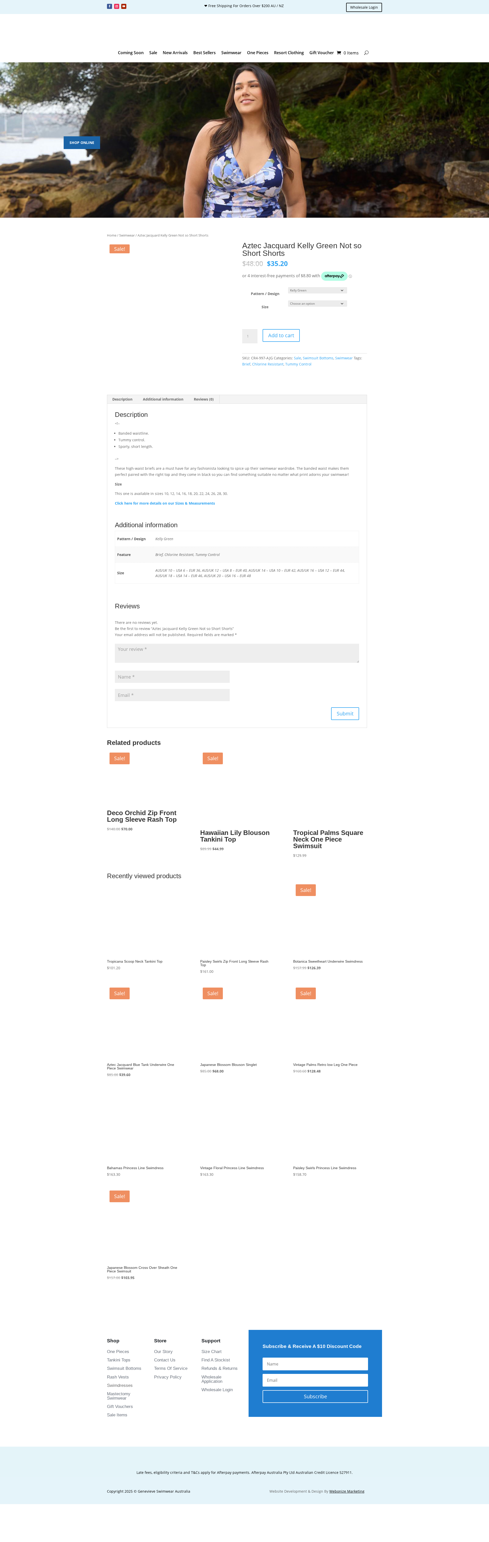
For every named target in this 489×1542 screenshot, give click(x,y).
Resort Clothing (289, 52)
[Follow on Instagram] (116, 6)
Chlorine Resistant (267, 364)
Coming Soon (131, 52)
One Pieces (257, 52)
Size (265, 306)
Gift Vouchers (120, 1193)
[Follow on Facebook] (109, 6)
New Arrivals (175, 52)
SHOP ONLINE (82, 142)
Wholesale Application (211, 1165)
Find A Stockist (215, 1146)
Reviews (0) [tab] (204, 399)
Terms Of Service (170, 1154)
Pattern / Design (265, 293)
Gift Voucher (321, 52)
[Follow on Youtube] (123, 6)
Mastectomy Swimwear (118, 1182)
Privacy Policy (168, 1163)
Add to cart (281, 335)
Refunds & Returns (219, 1154)
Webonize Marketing (346, 1277)
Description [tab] (122, 399)
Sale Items (117, 1201)
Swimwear (231, 52)
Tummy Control (298, 364)
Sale (153, 52)
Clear (354, 303)
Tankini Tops (118, 1146)
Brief (246, 364)
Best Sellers (204, 52)
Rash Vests (118, 1163)
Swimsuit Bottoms (318, 358)
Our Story (163, 1138)
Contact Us (164, 1146)
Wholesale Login (364, 7)
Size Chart (211, 1138)
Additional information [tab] (163, 399)
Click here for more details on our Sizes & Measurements (165, 503)
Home (111, 235)
